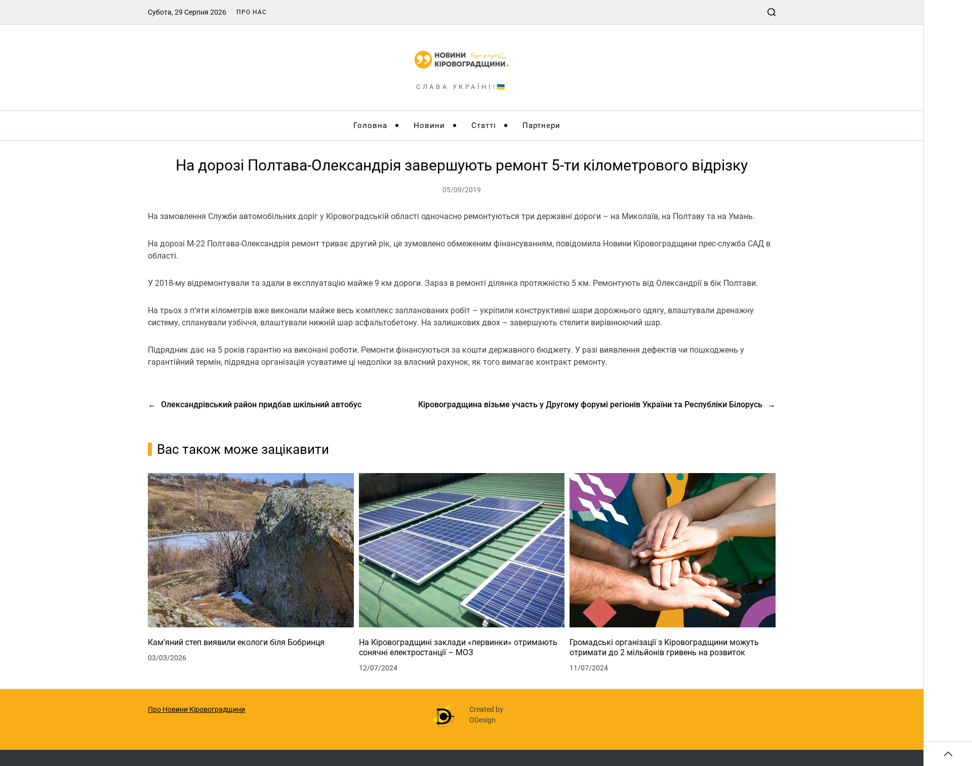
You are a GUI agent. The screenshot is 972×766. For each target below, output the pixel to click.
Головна (370, 125)
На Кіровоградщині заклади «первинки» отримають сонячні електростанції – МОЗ (458, 647)
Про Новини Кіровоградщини (196, 709)
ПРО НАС (251, 12)
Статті (483, 125)
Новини (429, 125)
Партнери (541, 125)
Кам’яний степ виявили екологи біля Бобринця (236, 642)
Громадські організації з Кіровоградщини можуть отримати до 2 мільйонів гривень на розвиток (664, 647)
